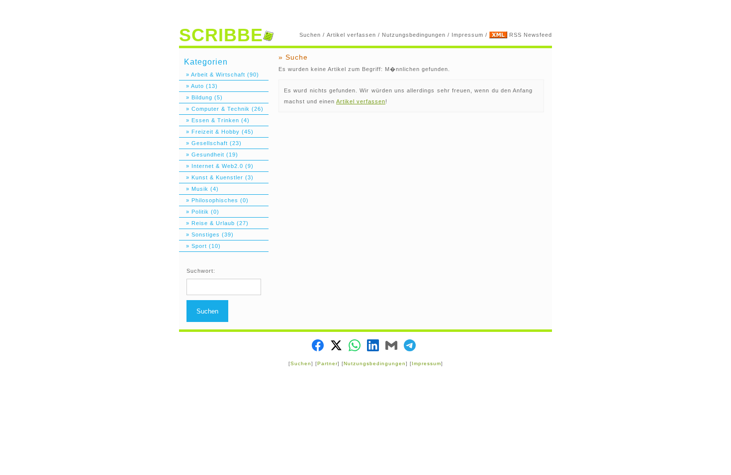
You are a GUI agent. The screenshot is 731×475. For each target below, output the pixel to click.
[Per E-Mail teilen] (391, 346)
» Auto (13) (198, 86)
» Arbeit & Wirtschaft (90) (219, 75)
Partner (327, 363)
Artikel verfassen (351, 35)
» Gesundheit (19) (208, 155)
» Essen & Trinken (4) (214, 120)
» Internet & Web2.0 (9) (216, 166)
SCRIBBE (221, 35)
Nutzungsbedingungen (414, 35)
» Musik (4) (199, 189)
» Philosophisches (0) (214, 200)
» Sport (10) (200, 246)
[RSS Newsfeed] (498, 35)
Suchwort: (200, 271)
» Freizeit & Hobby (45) (216, 132)
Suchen (310, 35)
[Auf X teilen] (336, 346)
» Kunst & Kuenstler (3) (216, 177)
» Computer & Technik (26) (221, 109)
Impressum (467, 35)
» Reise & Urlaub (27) (214, 223)
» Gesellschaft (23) (210, 143)
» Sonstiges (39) (206, 235)
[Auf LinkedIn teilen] (373, 346)
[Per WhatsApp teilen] (355, 346)
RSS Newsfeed (530, 35)
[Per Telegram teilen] (410, 346)
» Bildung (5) (201, 97)
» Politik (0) (199, 212)
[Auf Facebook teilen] (318, 346)
